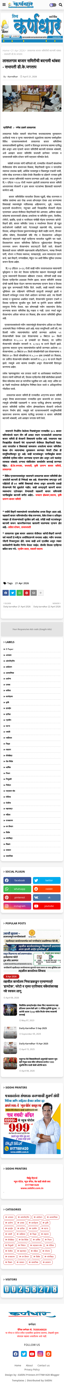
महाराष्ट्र (9, 808)
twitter (49, 880)
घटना (8, 725)
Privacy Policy (32, 1369)
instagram (19, 906)
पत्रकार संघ (10, 790)
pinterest (20, 897)
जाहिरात (9, 737)
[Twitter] (13, 593)
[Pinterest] (27, 593)
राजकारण (9, 820)
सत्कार (8, 849)
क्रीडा (8, 714)
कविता (8, 690)
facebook (20, 880)
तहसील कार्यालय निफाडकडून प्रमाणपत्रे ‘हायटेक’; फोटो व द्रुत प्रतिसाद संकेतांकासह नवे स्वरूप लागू (30, 986)
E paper (9, 649)
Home (6, 50)
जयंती (8, 731)
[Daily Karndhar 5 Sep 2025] (10, 1033)
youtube (49, 906)
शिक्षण (8, 844)
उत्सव (8, 684)
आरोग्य (8, 678)
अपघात (8, 655)
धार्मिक (8, 767)
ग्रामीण (8, 720)
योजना (47, 1251)
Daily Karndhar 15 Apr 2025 (33, 1043)
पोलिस (8, 796)
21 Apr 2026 (18, 50)
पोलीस (8, 802)
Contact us (44, 1365)
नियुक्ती (9, 779)
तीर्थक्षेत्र (9, 755)
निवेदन (8, 785)
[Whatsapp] (20, 593)
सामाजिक (9, 855)
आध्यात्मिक (10, 672)
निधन (8, 773)
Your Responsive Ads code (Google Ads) (32, 629)
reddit (49, 889)
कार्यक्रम (9, 696)
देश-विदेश (9, 761)
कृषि (7, 702)
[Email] (34, 593)
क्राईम (8, 708)
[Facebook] (6, 593)
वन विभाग (9, 826)
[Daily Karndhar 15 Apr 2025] (10, 1048)
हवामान (48, 1262)
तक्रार (8, 749)
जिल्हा (8, 743)
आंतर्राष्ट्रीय (10, 660)
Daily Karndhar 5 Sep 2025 (33, 1028)
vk (49, 897)
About (29, 1365)
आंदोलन (9, 666)
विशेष (8, 832)
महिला (8, 814)
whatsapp (19, 889)
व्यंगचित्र (9, 838)
